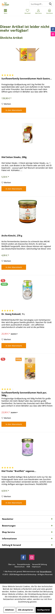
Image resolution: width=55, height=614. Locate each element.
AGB (28, 567)
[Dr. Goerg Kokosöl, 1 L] (27, 290)
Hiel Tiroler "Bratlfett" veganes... (18, 471)
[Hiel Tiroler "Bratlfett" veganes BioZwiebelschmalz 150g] (27, 447)
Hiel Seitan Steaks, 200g (14, 157)
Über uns (11, 564)
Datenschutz (20, 567)
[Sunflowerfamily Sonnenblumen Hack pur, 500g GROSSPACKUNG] (27, 368)
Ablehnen (9, 609)
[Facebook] (23, 557)
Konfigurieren (43, 609)
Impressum (36, 567)
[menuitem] (49, 11)
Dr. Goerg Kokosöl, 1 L (13, 314)
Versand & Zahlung (39, 564)
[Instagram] (31, 557)
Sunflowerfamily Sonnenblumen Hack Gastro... (26, 78)
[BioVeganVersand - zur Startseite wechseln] (13, 4)
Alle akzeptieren (25, 609)
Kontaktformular (23, 564)
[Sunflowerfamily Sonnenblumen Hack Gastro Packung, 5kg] (27, 54)
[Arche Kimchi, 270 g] (27, 211)
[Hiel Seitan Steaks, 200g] (27, 133)
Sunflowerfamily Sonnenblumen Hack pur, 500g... (24, 394)
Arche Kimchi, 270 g (11, 235)
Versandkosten (46, 571)
